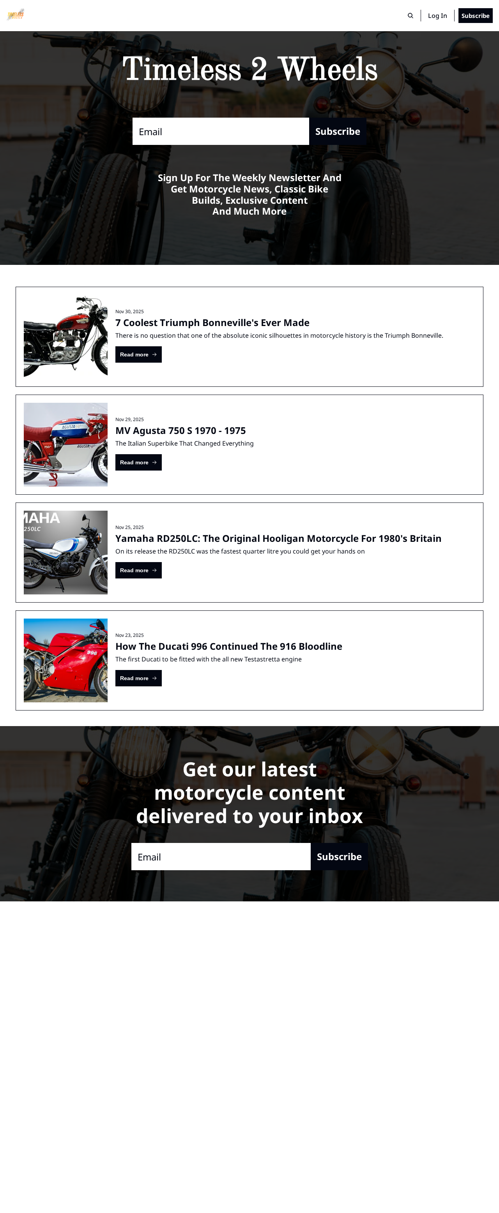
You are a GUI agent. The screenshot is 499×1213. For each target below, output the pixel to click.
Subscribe (337, 131)
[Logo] (15, 15)
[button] (138, 354)
